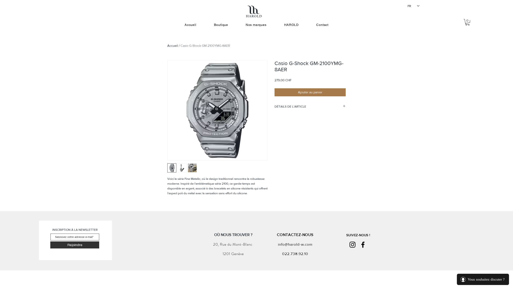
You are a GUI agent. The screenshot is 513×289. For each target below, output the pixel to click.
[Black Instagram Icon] (352, 245)
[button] (467, 22)
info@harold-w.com (295, 244)
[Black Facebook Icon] (363, 245)
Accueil (172, 45)
